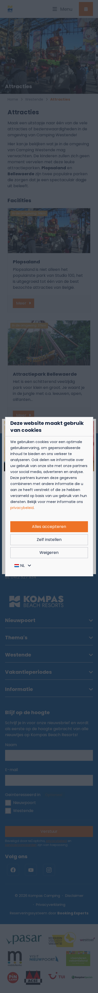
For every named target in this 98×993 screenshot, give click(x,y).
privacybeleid (22, 507)
